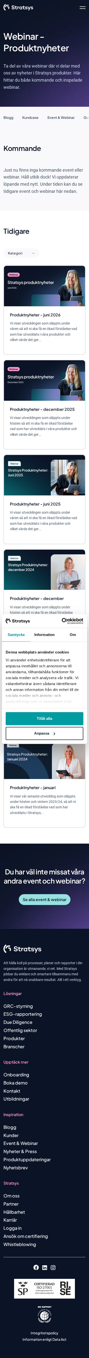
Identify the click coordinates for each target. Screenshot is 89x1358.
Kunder (11, 1135)
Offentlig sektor (20, 1030)
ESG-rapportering (22, 1014)
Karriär (10, 1220)
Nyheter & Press (20, 1151)
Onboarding (16, 1074)
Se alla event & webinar (45, 899)
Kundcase (30, 117)
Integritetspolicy (44, 1333)
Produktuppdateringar (27, 1159)
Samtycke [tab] (16, 635)
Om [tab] (73, 635)
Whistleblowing (19, 1244)
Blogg (8, 117)
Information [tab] (44, 635)
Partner (11, 1204)
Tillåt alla (44, 718)
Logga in (12, 1228)
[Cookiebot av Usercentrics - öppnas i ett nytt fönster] (62, 621)
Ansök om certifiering (25, 1236)
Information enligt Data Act (44, 1339)
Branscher (13, 1046)
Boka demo (15, 1083)
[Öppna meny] (83, 7)
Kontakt (11, 1091)
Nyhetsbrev (15, 1167)
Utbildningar (16, 1099)
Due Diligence (17, 1022)
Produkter (14, 1038)
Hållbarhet (14, 1212)
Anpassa (41, 733)
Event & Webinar (61, 117)
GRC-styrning (18, 1006)
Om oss (11, 1195)
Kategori (15, 253)
